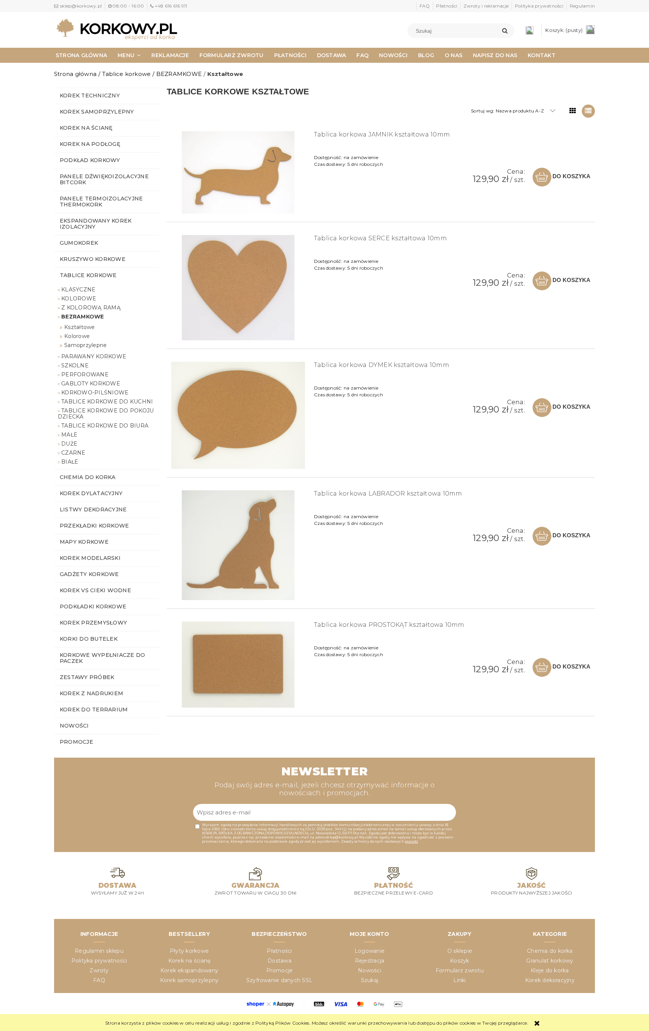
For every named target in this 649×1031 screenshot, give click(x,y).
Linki (459, 980)
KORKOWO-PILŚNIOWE (94, 392)
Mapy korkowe (84, 541)
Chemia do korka (88, 477)
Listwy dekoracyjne (93, 509)
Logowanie (370, 951)
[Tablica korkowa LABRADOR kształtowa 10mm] (238, 545)
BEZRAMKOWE (82, 316)
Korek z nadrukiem (91, 693)
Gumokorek (79, 243)
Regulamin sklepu (99, 951)
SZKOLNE (75, 365)
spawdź (411, 841)
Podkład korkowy (90, 160)
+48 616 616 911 (171, 6)
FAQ (425, 6)
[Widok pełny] (588, 111)
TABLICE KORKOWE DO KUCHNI (107, 401)
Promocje (76, 741)
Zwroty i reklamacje (486, 6)
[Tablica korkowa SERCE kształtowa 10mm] (238, 287)
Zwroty (99, 970)
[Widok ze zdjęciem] (573, 111)
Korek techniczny (90, 95)
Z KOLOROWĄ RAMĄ (91, 307)
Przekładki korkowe (94, 525)
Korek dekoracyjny (550, 980)
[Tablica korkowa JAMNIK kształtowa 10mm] (238, 172)
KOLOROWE (78, 298)
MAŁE (69, 434)
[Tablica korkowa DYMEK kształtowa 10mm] (238, 415)
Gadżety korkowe (89, 574)
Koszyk (459, 960)
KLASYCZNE (78, 289)
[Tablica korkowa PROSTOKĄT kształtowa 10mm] (238, 665)
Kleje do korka (550, 970)
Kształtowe (79, 327)
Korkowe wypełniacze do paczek (102, 658)
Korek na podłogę (90, 144)
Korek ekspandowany (189, 970)
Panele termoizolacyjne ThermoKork (101, 201)
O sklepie (459, 951)
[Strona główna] (117, 29)
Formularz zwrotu (460, 970)
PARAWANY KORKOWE (93, 356)
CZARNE (73, 452)
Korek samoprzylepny (97, 111)
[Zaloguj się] (531, 29)
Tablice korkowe (88, 275)
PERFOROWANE (85, 374)
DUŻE (69, 443)
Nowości (74, 725)
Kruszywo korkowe (92, 259)
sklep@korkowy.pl (81, 6)
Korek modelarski (90, 558)
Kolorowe (77, 336)
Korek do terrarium (94, 709)
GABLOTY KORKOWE (90, 383)
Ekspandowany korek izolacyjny (95, 223)
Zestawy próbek (87, 677)
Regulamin (582, 6)
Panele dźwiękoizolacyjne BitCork (104, 179)
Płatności (446, 6)
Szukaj (369, 980)
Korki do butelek (89, 638)
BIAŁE (69, 461)
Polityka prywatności (539, 6)
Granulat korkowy (549, 960)
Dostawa (279, 960)
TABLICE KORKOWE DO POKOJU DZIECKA (106, 413)
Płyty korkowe (189, 951)
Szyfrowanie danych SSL (279, 980)
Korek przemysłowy (93, 622)
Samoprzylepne (85, 345)
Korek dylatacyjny (91, 493)
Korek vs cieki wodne (95, 590)
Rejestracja (370, 960)
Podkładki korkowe (93, 606)
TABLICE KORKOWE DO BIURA (104, 425)
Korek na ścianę (86, 127)
